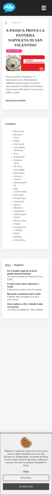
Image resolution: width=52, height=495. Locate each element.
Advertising (19, 131)
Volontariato (19, 202)
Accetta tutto (26, 486)
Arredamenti (19, 157)
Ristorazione (19, 173)
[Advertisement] (26, 357)
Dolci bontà (14, 51)
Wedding (18, 237)
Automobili (18, 195)
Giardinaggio (19, 170)
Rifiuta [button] (26, 472)
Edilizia (16, 141)
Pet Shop (18, 167)
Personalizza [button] (26, 478)
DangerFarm (19, 211)
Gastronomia (19, 240)
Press (16, 154)
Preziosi (17, 224)
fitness (16, 234)
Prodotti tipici (20, 198)
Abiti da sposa (20, 221)
